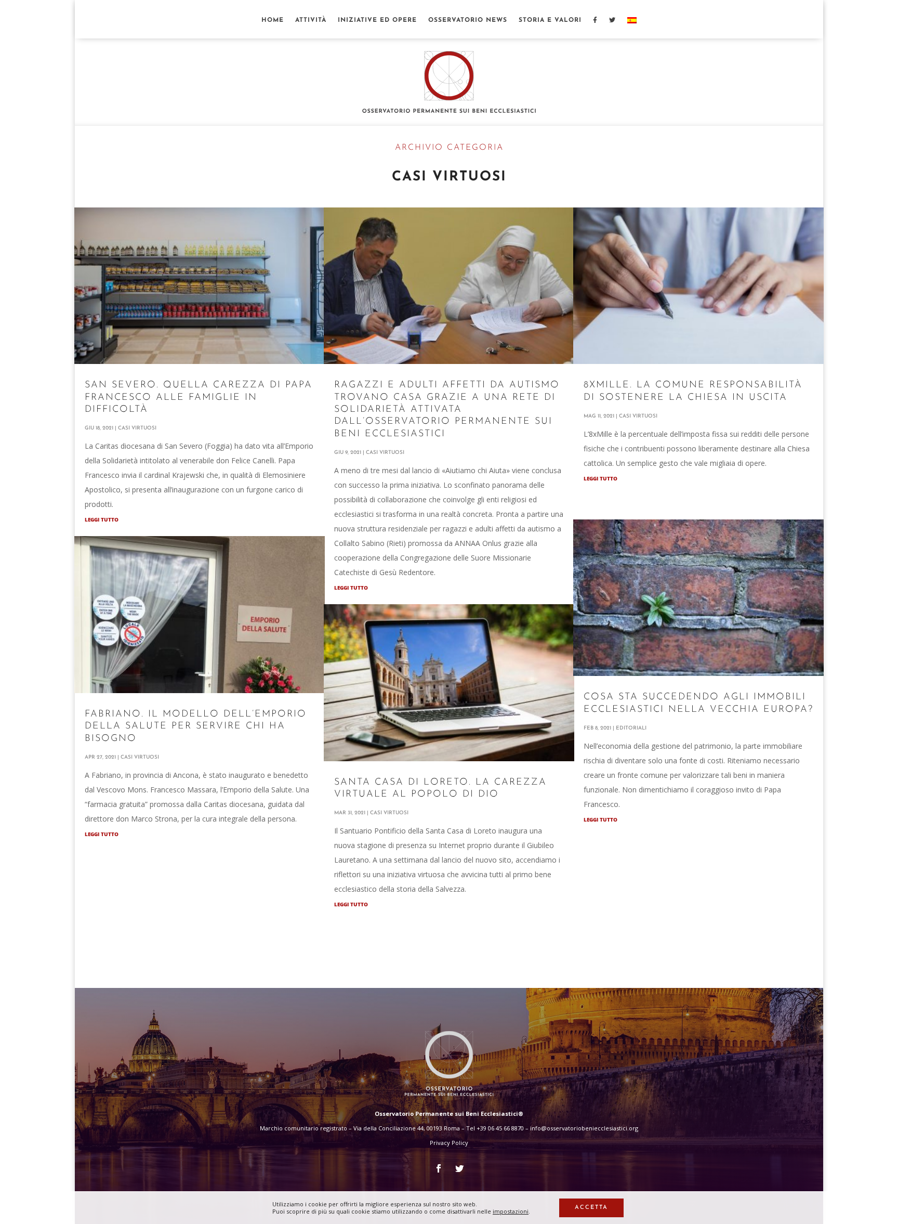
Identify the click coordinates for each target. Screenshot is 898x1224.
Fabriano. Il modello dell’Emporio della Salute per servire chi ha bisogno (196, 727)
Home (272, 20)
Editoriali (631, 728)
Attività (310, 20)
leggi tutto (101, 519)
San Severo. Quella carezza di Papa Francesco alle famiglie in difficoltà (198, 397)
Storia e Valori (550, 20)
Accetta (591, 1207)
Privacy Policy (449, 1143)
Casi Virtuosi (137, 428)
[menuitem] (632, 27)
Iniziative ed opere (377, 20)
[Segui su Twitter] (459, 1168)
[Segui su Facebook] (438, 1168)
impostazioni (511, 1211)
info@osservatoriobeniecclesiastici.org (584, 1128)
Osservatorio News (467, 20)
